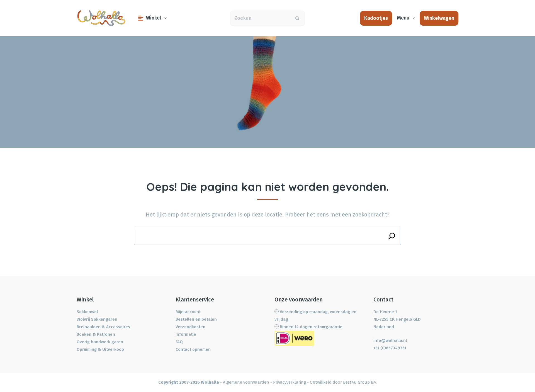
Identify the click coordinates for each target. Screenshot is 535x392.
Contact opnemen (193, 349)
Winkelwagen (439, 18)
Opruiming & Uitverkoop (100, 349)
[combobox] (260, 18)
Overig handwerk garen (100, 341)
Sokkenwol (87, 311)
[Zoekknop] (297, 18)
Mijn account (188, 311)
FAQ (179, 341)
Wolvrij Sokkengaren (97, 319)
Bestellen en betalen (196, 319)
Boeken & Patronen (96, 334)
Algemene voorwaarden (246, 382)
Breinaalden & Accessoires (103, 326)
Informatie (186, 334)
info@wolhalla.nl (390, 340)
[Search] (392, 236)
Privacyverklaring (289, 382)
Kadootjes (376, 18)
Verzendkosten (190, 326)
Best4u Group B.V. (360, 382)
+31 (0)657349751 (389, 347)
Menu (403, 18)
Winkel (153, 18)
